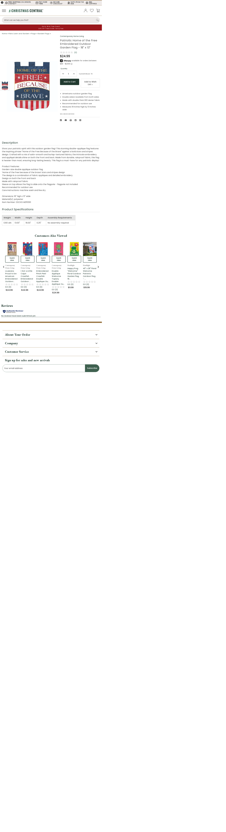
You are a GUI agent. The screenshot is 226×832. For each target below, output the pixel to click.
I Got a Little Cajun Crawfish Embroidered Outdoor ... (27, 276)
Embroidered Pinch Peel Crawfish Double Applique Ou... (43, 276)
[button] (2, 2)
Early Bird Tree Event (51, 26)
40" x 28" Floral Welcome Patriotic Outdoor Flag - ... (90, 273)
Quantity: (64, 68)
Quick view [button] (12, 259)
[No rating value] (67, 52)
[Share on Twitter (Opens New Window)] (75, 120)
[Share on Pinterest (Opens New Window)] (80, 120)
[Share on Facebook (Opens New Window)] (61, 120)
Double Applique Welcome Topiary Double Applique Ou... (58, 277)
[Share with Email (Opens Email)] (66, 120)
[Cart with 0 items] (98, 10)
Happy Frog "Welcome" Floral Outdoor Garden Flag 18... (74, 273)
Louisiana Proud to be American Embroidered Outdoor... (12, 276)
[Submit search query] (97, 20)
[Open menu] (4, 11)
